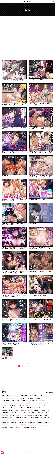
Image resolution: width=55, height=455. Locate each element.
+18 (27, 1)
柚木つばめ (25, 395)
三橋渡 (22, 407)
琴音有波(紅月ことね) (43, 412)
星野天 (40, 422)
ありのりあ (23, 422)
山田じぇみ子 (7, 400)
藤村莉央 (40, 398)
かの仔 (25, 412)
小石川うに (14, 420)
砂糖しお (46, 410)
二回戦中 (41, 420)
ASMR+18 (29, 453)
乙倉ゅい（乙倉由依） (9, 410)
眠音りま (20, 417)
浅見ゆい (6, 420)
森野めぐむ (6, 422)
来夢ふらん (20, 410)
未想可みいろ (24, 420)
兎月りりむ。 (7, 412)
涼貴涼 (5, 403)
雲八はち (6, 407)
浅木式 (21, 403)
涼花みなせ (35, 395)
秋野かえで (16, 395)
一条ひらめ (22, 415)
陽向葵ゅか (7, 395)
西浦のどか (6, 425)
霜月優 (32, 425)
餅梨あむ (23, 398)
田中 (13, 417)
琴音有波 (38, 410)
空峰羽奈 (27, 427)
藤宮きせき (32, 422)
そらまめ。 (14, 405)
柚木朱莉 (6, 415)
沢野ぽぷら (41, 405)
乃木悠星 (15, 422)
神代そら (14, 415)
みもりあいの (27, 400)
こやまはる (38, 403)
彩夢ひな (20, 427)
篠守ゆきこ (14, 407)
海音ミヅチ (47, 403)
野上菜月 (30, 407)
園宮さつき (48, 415)
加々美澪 (6, 427)
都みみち (31, 415)
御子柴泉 (44, 395)
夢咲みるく (48, 425)
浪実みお (33, 420)
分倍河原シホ (17, 400)
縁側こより (39, 417)
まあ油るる (39, 425)
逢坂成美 (6, 398)
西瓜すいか (29, 403)
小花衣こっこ (17, 412)
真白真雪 (6, 417)
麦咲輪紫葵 (39, 415)
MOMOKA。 (24, 405)
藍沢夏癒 (33, 412)
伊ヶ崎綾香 (13, 403)
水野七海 (48, 422)
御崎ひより (38, 407)
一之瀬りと (29, 410)
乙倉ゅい (6, 405)
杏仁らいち (48, 417)
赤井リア (35, 427)
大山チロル (14, 398)
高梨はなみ (33, 405)
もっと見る (48, 392)
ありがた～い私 (29, 417)
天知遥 (35, 400)
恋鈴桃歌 (43, 400)
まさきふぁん (15, 425)
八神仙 (13, 427)
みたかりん (24, 425)
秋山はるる (31, 398)
